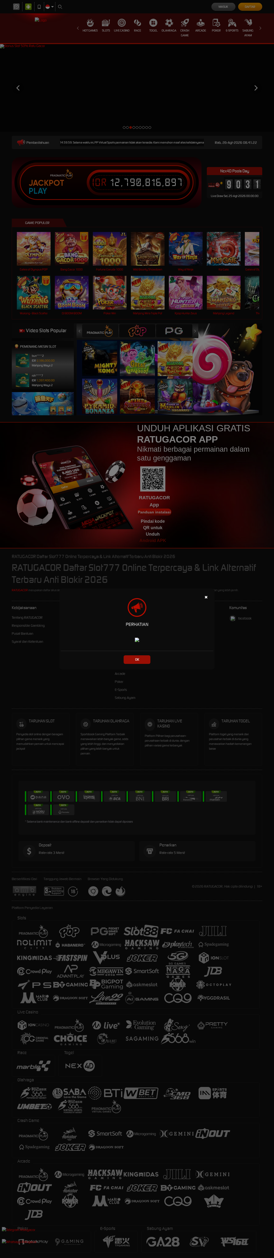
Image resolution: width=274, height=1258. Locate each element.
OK (137, 659)
